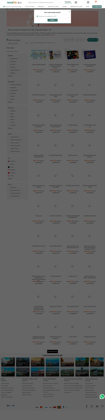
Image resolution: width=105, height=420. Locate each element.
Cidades (64, 6)
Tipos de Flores (29, 6)
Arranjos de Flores (76, 6)
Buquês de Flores (53, 6)
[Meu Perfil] (81, 2)
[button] (75, 2)
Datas (87, 6)
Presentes (41, 6)
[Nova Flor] (14, 2)
